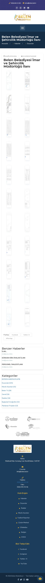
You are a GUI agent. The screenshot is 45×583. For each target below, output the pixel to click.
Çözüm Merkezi (23, 522)
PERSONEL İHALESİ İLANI (12, 364)
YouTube (23, 564)
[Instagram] (20, 7)
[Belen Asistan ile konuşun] (40, 578)
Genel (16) (5, 394)
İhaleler (23, 508)
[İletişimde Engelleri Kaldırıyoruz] (22, 434)
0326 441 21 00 (16, 3)
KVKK (23, 537)
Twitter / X (26, 335)
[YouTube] (28, 7)
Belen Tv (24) (6, 390)
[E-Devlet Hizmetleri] (11, 426)
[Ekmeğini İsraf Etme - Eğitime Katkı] (33, 426)
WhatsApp (9, 338)
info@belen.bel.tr (30, 3)
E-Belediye (23, 527)
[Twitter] (24, 7)
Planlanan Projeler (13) (10, 406)
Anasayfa (5, 43)
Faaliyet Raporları (23, 518)
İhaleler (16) (6, 398)
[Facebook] (16, 7)
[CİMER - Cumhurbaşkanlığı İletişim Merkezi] (33, 419)
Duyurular (30, 43)
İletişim (23, 532)
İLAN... (4, 351)
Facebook (15, 335)
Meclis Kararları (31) (9, 387)
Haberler (17, 43)
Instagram (23, 554)
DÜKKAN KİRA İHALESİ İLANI (13, 358)
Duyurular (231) (7, 383)
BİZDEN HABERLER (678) (11, 379)
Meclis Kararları (23, 513)
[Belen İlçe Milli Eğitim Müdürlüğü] (11, 419)
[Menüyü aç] (22, 28)
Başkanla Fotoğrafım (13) (11, 402)
